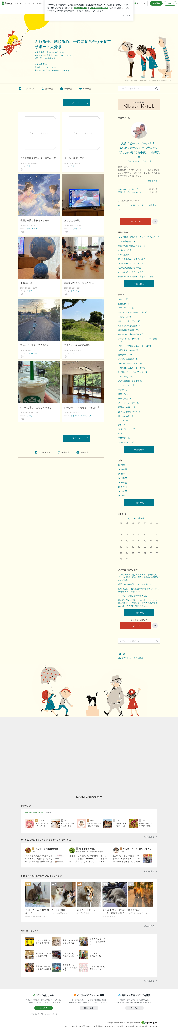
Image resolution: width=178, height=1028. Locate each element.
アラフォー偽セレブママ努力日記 (132, 596)
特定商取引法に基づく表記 (138, 1026)
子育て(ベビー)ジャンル (128, 192)
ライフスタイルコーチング (81, 416)
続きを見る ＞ (154, 180)
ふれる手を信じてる (74, 158)
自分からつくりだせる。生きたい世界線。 (83, 407)
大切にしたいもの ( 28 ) (128, 350)
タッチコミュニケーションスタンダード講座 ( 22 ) (138, 340)
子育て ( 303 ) (124, 316)
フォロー (137, 221)
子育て (29, 166)
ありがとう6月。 (72, 220)
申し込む (134, 1008)
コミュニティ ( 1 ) (126, 385)
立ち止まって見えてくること (34, 345)
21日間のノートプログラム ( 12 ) (132, 372)
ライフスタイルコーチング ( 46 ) (132, 312)
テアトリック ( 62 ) (126, 308)
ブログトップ (28, 88)
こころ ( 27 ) (123, 420)
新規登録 (156, 3)
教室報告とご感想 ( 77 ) (128, 330)
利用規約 (99, 1026)
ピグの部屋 (146, 161)
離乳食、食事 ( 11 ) (126, 407)
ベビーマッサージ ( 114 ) (129, 321)
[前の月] (129, 518)
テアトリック (32, 229)
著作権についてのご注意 (132, 657)
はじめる (43, 1008)
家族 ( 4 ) (122, 425)
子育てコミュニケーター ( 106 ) (132, 368)
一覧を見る (139, 283)
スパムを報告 (72, 1026)
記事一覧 (49, 88)
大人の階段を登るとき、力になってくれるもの (39, 158)
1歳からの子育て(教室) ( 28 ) (131, 363)
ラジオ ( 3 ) (123, 390)
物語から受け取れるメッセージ (35, 220)
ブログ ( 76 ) (123, 299)
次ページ (76, 103)
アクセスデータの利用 (115, 1026)
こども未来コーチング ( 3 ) (130, 381)
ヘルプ (154, 1026)
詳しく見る (88, 1008)
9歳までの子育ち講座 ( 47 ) (130, 325)
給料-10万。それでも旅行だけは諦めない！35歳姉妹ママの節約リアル (138, 590)
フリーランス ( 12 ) (126, 429)
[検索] (156, 89)
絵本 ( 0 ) (122, 433)
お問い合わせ (86, 1026)
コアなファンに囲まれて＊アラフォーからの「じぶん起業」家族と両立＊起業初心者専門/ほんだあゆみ (139, 577)
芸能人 (48, 812)
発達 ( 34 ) (123, 394)
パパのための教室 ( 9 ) (128, 359)
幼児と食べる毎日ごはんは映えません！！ (136, 584)
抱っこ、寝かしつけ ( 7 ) (129, 411)
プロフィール (133, 161)
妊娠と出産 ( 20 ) (125, 398)
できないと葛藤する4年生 (77, 345)
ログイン (170, 3)
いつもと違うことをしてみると (35, 407)
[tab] (34, 812)
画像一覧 (68, 88)
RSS (124, 654)
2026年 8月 (139, 518)
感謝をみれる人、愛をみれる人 (79, 282)
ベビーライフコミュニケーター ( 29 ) (134, 346)
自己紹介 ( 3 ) (124, 303)
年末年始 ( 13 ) (124, 438)
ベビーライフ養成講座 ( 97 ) (130, 334)
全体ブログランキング (128, 189)
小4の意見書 (26, 282)
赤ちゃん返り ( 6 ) (126, 416)
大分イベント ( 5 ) (126, 442)
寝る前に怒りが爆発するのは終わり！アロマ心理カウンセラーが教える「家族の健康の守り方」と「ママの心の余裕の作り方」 (138, 603)
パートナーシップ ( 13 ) (128, 403)
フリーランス (76, 229)
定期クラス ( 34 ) (126, 354)
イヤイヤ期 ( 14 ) (125, 376)
